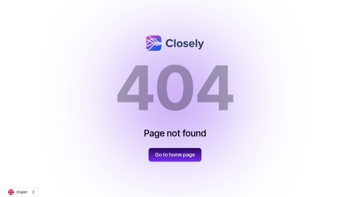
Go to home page (175, 155)
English (22, 192)
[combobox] (21, 192)
